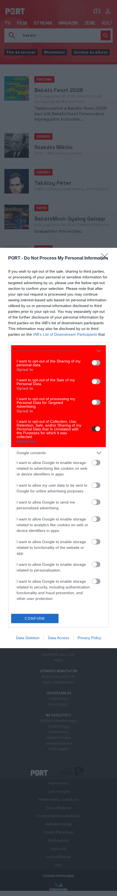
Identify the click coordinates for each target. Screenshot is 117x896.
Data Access (58, 638)
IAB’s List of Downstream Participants (65, 334)
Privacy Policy (89, 638)
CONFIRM (35, 619)
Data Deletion (27, 638)
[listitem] (58, 351)
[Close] (106, 258)
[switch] (96, 362)
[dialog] (58, 448)
